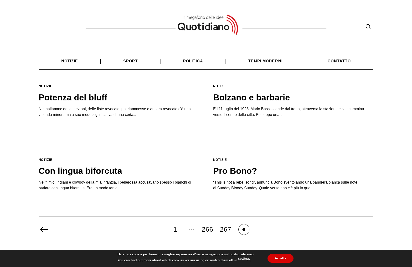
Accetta (280, 258)
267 (225, 229)
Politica (193, 61)
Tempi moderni (265, 61)
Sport (130, 61)
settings (244, 258)
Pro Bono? (235, 171)
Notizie (69, 61)
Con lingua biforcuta (80, 171)
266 (207, 229)
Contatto (339, 61)
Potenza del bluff (73, 97)
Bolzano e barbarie (251, 97)
